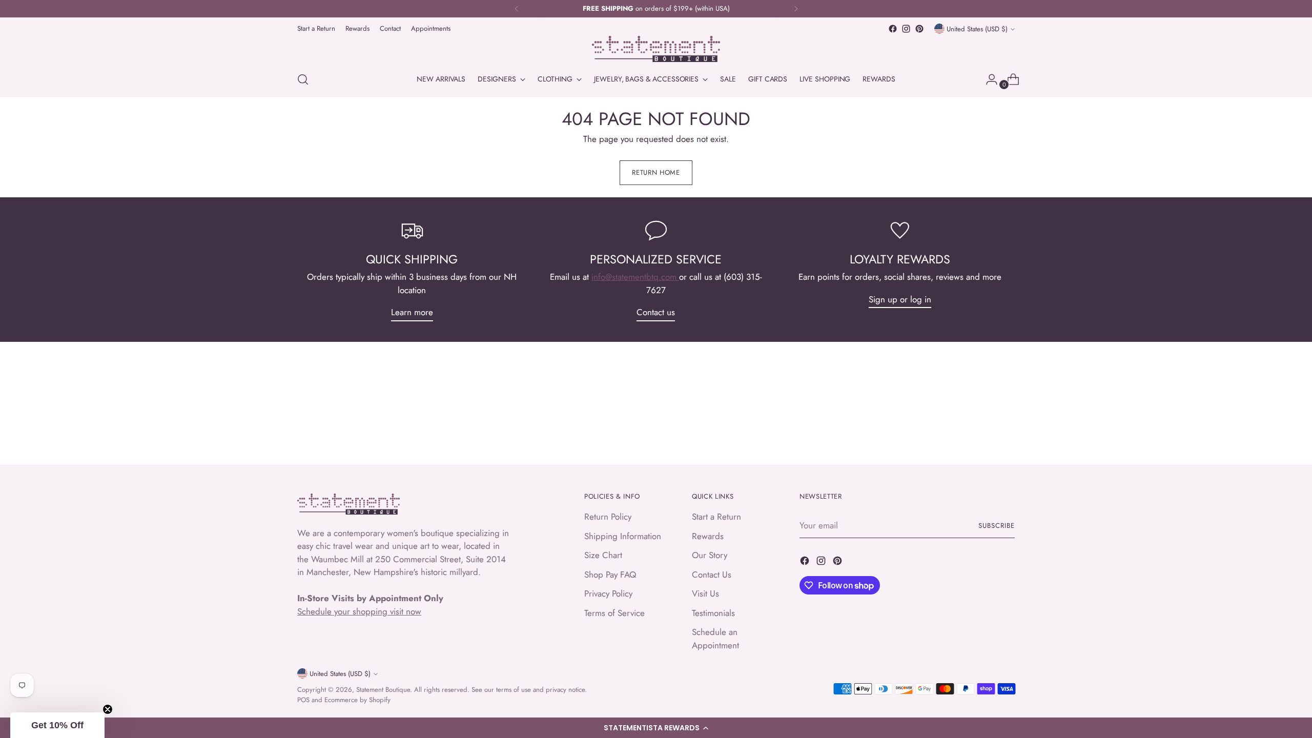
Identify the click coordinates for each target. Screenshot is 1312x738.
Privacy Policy (608, 593)
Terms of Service (614, 613)
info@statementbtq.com (635, 277)
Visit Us (705, 593)
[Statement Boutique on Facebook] (892, 28)
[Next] (796, 8)
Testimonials (713, 613)
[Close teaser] (107, 709)
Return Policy (607, 516)
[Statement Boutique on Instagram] (906, 28)
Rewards (708, 536)
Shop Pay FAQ (610, 574)
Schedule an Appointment (715, 638)
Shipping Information (622, 536)
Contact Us (711, 574)
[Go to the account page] (987, 79)
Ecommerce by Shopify (357, 700)
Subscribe (996, 525)
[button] (656, 727)
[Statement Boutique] (656, 49)
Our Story (709, 555)
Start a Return (716, 516)
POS (303, 700)
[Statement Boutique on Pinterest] (919, 28)
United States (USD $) (977, 29)
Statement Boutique (383, 689)
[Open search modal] (303, 79)
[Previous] (516, 8)
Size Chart (603, 555)
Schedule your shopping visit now (359, 611)
